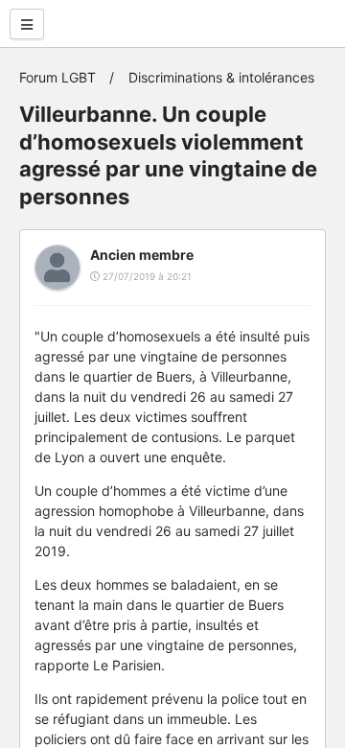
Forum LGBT (57, 77)
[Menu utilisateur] (27, 24)
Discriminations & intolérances (221, 77)
